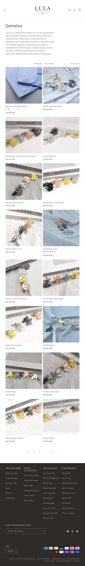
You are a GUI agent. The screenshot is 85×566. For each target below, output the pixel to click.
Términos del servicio (73, 558)
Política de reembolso (43, 558)
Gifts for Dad (66, 503)
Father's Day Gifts (49, 493)
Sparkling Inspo (11, 483)
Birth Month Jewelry (31, 475)
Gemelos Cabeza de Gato (51, 392)
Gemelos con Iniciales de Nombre (16, 106)
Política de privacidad (58, 558)
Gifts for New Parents (69, 483)
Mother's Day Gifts (49, 488)
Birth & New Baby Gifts (51, 478)
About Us (9, 493)
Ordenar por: (38, 64)
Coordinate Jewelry (31, 480)
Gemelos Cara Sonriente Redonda (16, 299)
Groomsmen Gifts (49, 508)
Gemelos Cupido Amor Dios (14, 438)
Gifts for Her (66, 473)
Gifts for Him (66, 478)
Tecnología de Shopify (28, 558)
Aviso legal (76, 561)
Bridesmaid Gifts (49, 503)
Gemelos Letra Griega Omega (52, 106)
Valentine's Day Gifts (50, 513)
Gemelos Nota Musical (50, 249)
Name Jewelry (29, 500)
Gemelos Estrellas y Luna (14, 249)
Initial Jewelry (29, 495)
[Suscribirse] (42, 531)
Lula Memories (18, 558)
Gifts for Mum (66, 498)
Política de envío (49, 561)
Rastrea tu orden (12, 473)
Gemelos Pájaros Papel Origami (53, 299)
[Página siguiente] (57, 451)
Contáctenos (10, 498)
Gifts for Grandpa (68, 513)
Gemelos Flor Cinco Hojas (14, 345)
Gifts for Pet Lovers (68, 493)
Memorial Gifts (48, 518)
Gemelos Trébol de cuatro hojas (53, 202)
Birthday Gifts (48, 483)
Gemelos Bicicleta (49, 438)
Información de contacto (63, 561)
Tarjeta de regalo (12, 478)
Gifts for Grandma (68, 508)
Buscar (8, 488)
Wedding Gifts (48, 498)
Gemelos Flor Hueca (49, 156)
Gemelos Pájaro (11, 392)
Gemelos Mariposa (49, 345)
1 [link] (27, 451)
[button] (4, 10)
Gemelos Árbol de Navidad (14, 202)
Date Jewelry (29, 485)
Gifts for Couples (68, 488)
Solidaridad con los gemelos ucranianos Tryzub (21, 156)
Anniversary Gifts (49, 473)
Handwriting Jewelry (31, 490)
